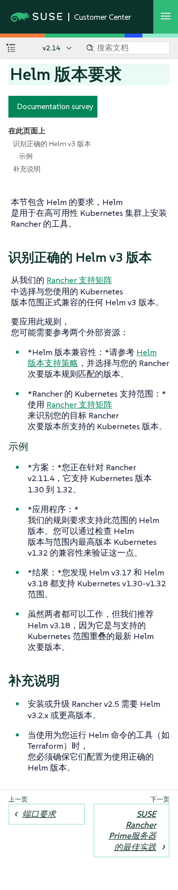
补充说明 (27, 168)
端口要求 (39, 814)
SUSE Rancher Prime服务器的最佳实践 (132, 830)
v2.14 (52, 47)
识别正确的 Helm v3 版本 (52, 143)
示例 (26, 156)
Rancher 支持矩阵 (79, 280)
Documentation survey (55, 106)
